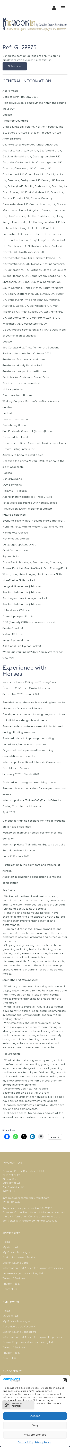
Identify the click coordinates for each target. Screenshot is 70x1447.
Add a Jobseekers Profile (19, 1257)
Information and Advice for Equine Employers (32, 1337)
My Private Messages (16, 1252)
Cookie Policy (25, 1442)
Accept (35, 1416)
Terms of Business (14, 1278)
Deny (35, 1425)
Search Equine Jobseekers (20, 1332)
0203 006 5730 (12, 1202)
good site (58, 1208)
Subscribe (14, 66)
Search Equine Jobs (15, 1263)
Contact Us (10, 1358)
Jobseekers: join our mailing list (23, 1273)
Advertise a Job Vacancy (19, 1326)
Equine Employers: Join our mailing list (28, 1342)
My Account (10, 1247)
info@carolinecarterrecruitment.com (26, 1198)
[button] (65, 1380)
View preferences (35, 1434)
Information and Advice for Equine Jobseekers (33, 1268)
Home (6, 1242)
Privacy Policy (43, 1442)
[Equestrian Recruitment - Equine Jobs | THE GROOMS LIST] (35, 24)
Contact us (10, 1289)
